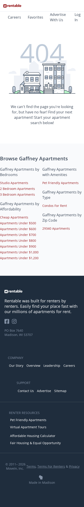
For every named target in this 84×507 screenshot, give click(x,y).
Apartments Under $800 (18, 240)
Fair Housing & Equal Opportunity (35, 443)
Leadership (51, 365)
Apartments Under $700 (18, 235)
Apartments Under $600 (18, 229)
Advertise (44, 391)
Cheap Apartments (14, 217)
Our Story (16, 365)
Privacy (74, 466)
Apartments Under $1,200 (19, 258)
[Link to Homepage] (12, 6)
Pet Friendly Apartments (60, 183)
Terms (31, 466)
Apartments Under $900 (18, 246)
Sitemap (60, 391)
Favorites (35, 17)
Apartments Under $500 (18, 223)
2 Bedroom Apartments (17, 189)
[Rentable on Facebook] (8, 323)
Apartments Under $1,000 (19, 252)
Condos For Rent (54, 206)
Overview (33, 365)
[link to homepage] (42, 291)
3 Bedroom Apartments (17, 194)
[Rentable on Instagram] (15, 323)
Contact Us (26, 391)
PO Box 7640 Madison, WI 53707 (18, 332)
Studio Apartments (14, 183)
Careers (14, 17)
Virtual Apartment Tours (28, 427)
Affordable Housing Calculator (32, 436)
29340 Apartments (56, 228)
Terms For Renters (51, 466)
